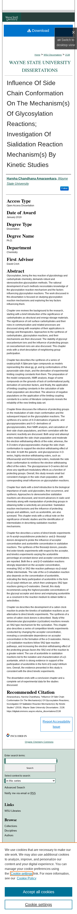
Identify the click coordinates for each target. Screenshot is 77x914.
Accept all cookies (38, 892)
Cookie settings (21, 873)
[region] (38, 878)
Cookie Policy (26, 878)
